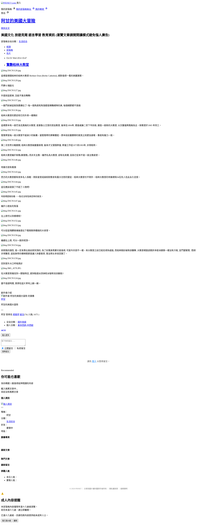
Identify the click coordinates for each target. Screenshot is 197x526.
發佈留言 (5, 352)
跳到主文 (5, 28)
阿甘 (3, 299)
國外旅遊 (22, 322)
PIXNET (78, 489)
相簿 (8, 47)
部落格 (9, 50)
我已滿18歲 (6, 521)
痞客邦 (16, 314)
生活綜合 (23, 41)
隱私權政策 (113, 489)
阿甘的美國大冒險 (18, 20)
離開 (15, 521)
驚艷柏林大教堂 (17, 64)
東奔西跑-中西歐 (25, 325)
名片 (8, 53)
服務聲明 (123, 489)
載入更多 (5, 335)
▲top (3, 330)
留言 (22, 314)
